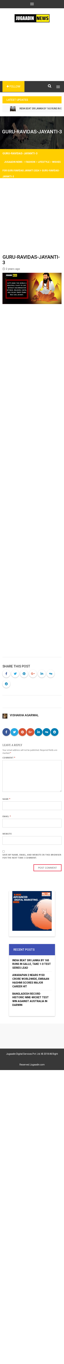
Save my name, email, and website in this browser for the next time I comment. (31, 856)
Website (7, 833)
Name (6, 799)
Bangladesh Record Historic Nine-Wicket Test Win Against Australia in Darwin (30, 999)
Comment (8, 757)
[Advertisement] (32, 56)
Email (6, 816)
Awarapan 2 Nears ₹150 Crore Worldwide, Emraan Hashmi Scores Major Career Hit (30, 980)
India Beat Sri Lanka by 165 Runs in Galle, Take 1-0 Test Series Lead (31, 964)
